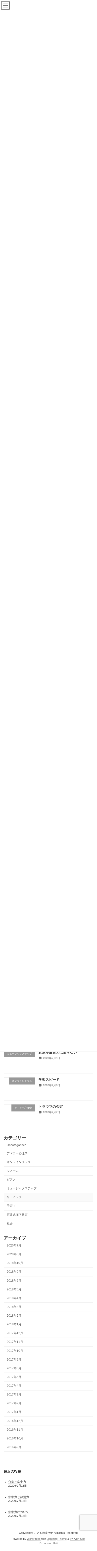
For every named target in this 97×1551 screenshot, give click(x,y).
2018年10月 (15, 1263)
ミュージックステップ (22, 1188)
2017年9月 (14, 1359)
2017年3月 (14, 1394)
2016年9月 (14, 1447)
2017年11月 (15, 1342)
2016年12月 (15, 1420)
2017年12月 (15, 1333)
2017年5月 (14, 1377)
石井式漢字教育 (17, 1214)
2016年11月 (15, 1429)
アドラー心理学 (17, 1153)
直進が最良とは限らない (58, 1052)
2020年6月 (14, 1254)
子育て (11, 1206)
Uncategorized (17, 1145)
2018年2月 (14, 1315)
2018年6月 (14, 1280)
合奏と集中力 (17, 1482)
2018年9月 (14, 1271)
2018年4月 (14, 1298)
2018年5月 (14, 1289)
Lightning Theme (57, 1538)
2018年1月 (14, 1324)
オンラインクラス (19, 1162)
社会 (10, 1223)
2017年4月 (14, 1386)
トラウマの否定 (51, 1106)
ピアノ (11, 1179)
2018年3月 (14, 1306)
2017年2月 (14, 1403)
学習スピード (49, 1079)
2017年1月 (14, 1412)
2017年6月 (14, 1368)
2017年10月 (15, 1350)
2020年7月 (14, 1245)
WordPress (34, 1538)
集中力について (18, 1512)
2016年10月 (15, 1438)
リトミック (14, 1197)
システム (13, 1170)
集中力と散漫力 (18, 1497)
